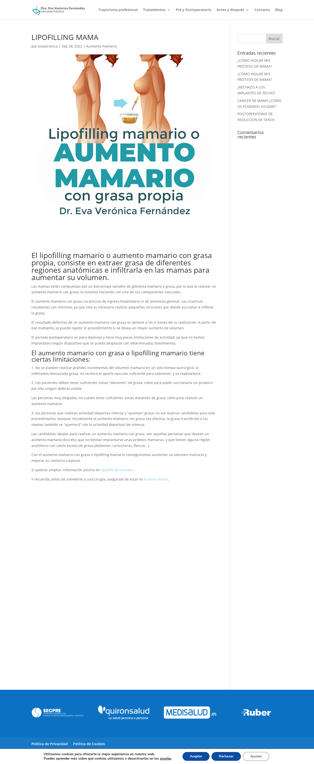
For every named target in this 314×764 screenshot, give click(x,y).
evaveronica (48, 46)
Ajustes (256, 756)
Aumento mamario (101, 46)
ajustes (165, 758)
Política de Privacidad (49, 743)
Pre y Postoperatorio (193, 10)
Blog (279, 10)
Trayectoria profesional (118, 10)
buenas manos (156, 479)
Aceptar (196, 756)
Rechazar (226, 756)
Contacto (262, 10)
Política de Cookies (89, 743)
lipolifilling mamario (117, 470)
